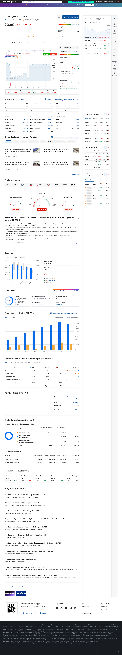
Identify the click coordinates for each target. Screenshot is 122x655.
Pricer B (23, 475)
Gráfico (14, 43)
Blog (83, 603)
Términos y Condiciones (86, 651)
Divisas (86, 18)
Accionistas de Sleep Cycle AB (19, 420)
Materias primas (98, 19)
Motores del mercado (92, 114)
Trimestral (13, 317)
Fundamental (37, 43)
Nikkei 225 (87, 51)
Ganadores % (96, 118)
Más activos (88, 118)
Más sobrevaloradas (101, 179)
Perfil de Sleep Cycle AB (16, 393)
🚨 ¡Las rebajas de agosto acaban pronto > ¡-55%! (81, 1)
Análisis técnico (12, 180)
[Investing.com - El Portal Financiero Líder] (9, 1)
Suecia (77, 409)
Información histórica (34, 47)
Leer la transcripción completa (70, 243)
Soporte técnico (105, 610)
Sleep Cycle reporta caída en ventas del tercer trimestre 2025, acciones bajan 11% (18, 151)
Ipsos (52, 475)
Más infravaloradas (89, 179)
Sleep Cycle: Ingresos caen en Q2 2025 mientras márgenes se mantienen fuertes (17, 164)
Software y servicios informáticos (73, 398)
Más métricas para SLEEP (71, 99)
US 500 (86, 43)
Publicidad (104, 606)
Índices (92, 18)
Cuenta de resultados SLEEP (18, 313)
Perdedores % (105, 118)
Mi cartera (84, 610)
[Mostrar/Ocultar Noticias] (44, 51)
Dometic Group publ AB (11, 475)
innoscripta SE (70, 475)
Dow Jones (87, 40)
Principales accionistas (21, 47)
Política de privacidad (100, 651)
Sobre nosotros (105, 603)
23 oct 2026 (50, 122)
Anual (6, 317)
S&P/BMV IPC (88, 37)
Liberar (33, 386)
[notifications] (115, 1)
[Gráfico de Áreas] (9, 51)
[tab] (8, 185)
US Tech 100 (88, 45)
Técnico (45, 43)
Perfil (12, 47)
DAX (86, 48)
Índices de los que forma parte (48, 47)
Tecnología (76, 402)
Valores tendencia (91, 147)
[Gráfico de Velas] (6, 51)
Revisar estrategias (59, 36)
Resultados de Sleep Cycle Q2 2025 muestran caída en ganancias (55, 150)
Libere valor (74, 24)
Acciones (105, 18)
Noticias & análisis (25, 43)
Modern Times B (40, 475)
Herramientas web (87, 613)
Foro (51, 43)
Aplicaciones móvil (87, 606)
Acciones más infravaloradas (89, 175)
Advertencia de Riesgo (113, 651)
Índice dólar (87, 53)
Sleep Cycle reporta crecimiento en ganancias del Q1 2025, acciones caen (56, 163)
